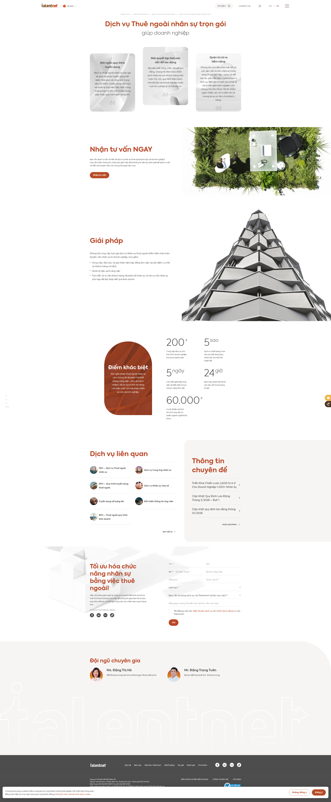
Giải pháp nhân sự (140, 14)
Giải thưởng (169, 765)
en (270, 5)
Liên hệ (128, 765)
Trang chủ (125, 14)
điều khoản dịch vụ (202, 610)
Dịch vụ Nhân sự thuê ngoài (163, 14)
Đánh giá (191, 765)
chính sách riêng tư (226, 610)
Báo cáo (137, 765)
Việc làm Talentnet (152, 765)
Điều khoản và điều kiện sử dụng (194, 779)
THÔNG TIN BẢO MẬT (221, 779)
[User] (260, 6)
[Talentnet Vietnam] (49, 5)
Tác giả (181, 765)
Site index (237, 779)
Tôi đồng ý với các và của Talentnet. (207, 612)
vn (277, 5)
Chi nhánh (202, 765)
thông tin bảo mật (63, 794)
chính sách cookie (82, 794)
